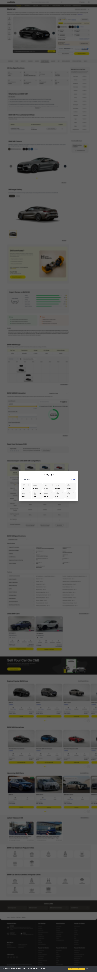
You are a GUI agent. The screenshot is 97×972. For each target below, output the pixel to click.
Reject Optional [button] (81, 968)
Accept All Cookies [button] (72, 968)
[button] (89, 969)
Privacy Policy (42, 968)
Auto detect (73, 479)
